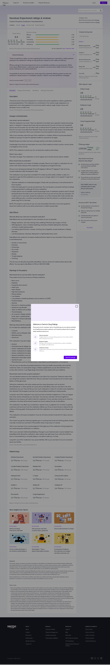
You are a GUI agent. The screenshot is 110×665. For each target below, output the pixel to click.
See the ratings (70, 357)
